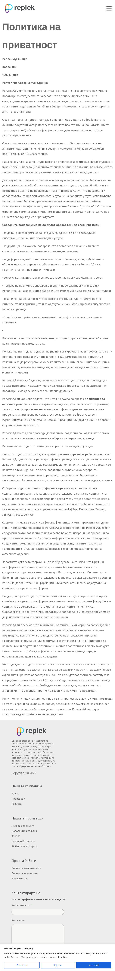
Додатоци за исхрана (24, 831)
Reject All (57, 965)
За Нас (15, 793)
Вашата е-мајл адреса (22, 905)
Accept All (94, 965)
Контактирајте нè (26, 893)
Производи (18, 798)
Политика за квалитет (25, 873)
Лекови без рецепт (23, 825)
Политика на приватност (26, 868)
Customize (21, 965)
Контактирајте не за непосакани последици (39, 899)
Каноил (16, 836)
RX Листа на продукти (24, 846)
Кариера (17, 803)
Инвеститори (20, 878)
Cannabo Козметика (23, 841)
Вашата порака (18, 920)
